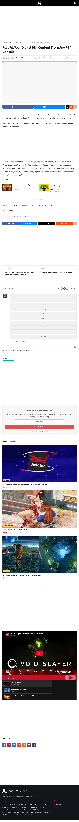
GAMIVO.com (37, 810)
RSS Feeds (23, 807)
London (9, 217)
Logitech (16, 812)
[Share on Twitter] (67, 107)
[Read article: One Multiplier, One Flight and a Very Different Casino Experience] (39, 463)
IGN (10, 210)
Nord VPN (38, 812)
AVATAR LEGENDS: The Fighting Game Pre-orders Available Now (23, 186)
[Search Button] (75, 3)
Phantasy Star (18, 217)
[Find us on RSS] (24, 745)
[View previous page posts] (37, 198)
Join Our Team (34, 805)
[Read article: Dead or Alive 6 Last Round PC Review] (39, 509)
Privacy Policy (45, 805)
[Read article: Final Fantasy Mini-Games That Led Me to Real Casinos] (39, 554)
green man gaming (16, 810)
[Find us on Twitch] (29, 745)
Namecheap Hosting (27, 812)
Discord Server (32, 807)
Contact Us (13, 805)
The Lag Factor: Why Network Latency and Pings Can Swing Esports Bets (60, 187)
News (18, 814)
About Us (5, 805)
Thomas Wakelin (21, 58)
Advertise (5, 807)
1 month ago (18, 532)
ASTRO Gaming (6, 812)
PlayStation (29, 217)
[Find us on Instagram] (19, 745)
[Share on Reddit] (71, 107)
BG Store (41, 807)
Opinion (7, 480)
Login (74, 288)
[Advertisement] (39, 23)
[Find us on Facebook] (4, 745)
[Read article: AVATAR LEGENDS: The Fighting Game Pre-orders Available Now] (7, 187)
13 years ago (33, 58)
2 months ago (18, 189)
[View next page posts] (41, 198)
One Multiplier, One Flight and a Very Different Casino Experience (25, 484)
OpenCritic (5, 810)
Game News (43, 58)
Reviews (12, 814)
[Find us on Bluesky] (14, 745)
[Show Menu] (3, 3)
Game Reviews (8, 525)
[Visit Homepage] (39, 3)
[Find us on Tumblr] (34, 745)
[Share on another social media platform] (75, 107)
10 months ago (55, 191)
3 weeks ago (7, 487)
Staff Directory (23, 805)
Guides (32, 814)
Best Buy (45, 812)
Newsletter (14, 807)
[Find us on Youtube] (9, 745)
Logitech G (27, 810)
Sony (36, 217)
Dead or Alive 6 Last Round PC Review (15, 530)
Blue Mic (4, 814)
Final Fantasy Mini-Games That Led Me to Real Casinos (21, 575)
